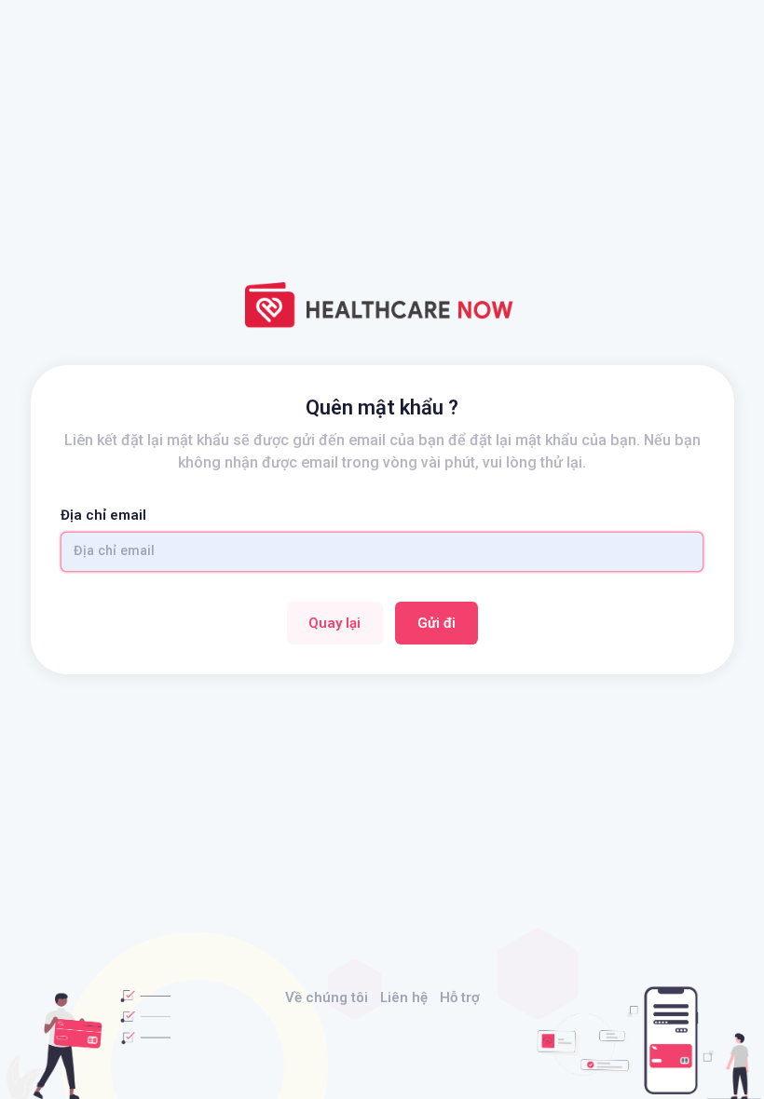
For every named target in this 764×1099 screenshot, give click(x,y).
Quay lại (334, 623)
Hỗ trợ (460, 997)
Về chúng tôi (326, 997)
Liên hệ (404, 997)
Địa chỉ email (103, 515)
